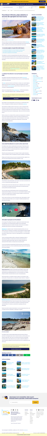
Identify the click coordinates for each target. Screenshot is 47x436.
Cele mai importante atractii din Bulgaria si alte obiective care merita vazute (41, 40)
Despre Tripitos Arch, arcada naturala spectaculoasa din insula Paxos (25, 381)
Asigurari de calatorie (40, 411)
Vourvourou (24, 77)
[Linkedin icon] (18, 410)
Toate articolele (36, 90)
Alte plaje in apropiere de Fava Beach (10, 52)
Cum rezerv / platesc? (39, 414)
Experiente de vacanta (37, 81)
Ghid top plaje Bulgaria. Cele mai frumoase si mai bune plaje (41, 46)
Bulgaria (34, 76)
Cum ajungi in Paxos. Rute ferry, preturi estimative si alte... (25, 386)
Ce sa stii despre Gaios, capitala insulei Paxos (11, 375)
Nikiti (4, 82)
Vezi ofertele (42, 1)
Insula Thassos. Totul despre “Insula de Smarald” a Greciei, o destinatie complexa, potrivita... (40, 67)
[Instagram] (36, 100)
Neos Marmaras (16, 89)
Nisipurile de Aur (32, 413)
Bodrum (31, 421)
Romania (34, 86)
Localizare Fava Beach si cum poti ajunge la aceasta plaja (14, 49)
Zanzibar (34, 94)
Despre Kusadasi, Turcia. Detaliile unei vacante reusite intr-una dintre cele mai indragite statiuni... (40, 56)
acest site (25, 103)
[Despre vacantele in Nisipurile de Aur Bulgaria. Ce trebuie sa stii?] (34, 24)
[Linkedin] (38, 100)
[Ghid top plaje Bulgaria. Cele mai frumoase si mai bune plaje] (34, 46)
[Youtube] (34, 100)
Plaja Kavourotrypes (6, 299)
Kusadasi (31, 420)
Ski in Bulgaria (35, 88)
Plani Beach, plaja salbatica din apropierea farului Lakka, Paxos (10, 363)
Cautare (42, 7)
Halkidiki (31, 418)
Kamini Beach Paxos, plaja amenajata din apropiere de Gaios (26, 369)
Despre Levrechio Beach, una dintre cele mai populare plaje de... (11, 369)
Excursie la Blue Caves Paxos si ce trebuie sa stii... (11, 386)
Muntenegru (35, 83)
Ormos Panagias (11, 85)
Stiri (34, 89)
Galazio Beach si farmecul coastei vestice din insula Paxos (10, 381)
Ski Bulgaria (27, 413)
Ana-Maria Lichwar (10, 39)
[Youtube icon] (14, 410)
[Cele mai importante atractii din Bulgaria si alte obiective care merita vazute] (34, 40)
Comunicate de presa (37, 77)
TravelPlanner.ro (4, 10)
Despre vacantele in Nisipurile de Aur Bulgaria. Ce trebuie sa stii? (40, 24)
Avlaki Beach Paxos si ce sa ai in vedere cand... (26, 375)
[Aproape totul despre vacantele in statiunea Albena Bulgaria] (34, 35)
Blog (8, 10)
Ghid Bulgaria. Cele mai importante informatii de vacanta (41, 62)
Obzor (31, 416)
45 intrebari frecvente (39, 413)
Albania (34, 75)
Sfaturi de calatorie (36, 87)
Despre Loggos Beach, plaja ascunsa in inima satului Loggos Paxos (26, 363)
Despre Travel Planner (37, 78)
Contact (37, 417)
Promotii (34, 84)
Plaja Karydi (4, 228)
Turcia (34, 92)
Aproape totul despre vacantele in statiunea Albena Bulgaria (41, 35)
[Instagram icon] (16, 410)
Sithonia (27, 41)
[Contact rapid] (45, 4)
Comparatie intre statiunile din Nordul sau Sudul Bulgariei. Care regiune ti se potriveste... (40, 18)
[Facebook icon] (12, 410)
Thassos (31, 417)
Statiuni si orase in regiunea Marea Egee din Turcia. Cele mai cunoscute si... (41, 51)
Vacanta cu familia (36, 93)
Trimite (35, 402)
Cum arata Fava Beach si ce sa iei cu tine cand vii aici (13, 51)
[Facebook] (37, 410)
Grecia (11, 10)
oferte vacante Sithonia (15, 68)
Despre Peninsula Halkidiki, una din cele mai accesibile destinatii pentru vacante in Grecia (41, 29)
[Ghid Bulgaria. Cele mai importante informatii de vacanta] (34, 62)
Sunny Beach (32, 414)
